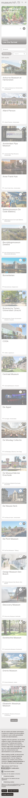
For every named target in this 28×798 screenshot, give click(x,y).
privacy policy (5, 768)
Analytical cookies (9, 776)
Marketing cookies (9, 782)
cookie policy (15, 768)
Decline (4, 790)
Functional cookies (9, 771)
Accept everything (7, 794)
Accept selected (13, 790)
